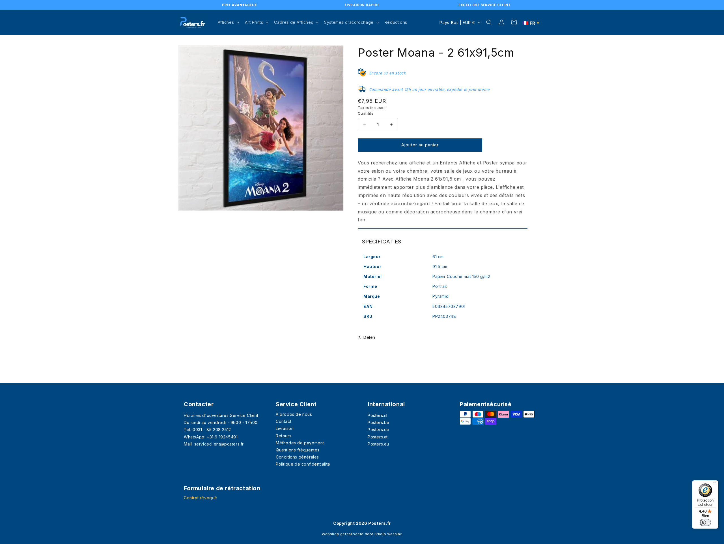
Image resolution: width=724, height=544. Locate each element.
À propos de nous (294, 414)
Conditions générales (297, 457)
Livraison (285, 428)
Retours (283, 435)
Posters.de (378, 429)
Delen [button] (369, 337)
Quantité (366, 113)
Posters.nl (377, 415)
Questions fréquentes (298, 449)
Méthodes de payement (300, 442)
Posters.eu (378, 444)
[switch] (705, 522)
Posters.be (378, 422)
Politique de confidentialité (303, 464)
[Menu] (715, 483)
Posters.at (378, 436)
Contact (283, 421)
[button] (228, 22)
